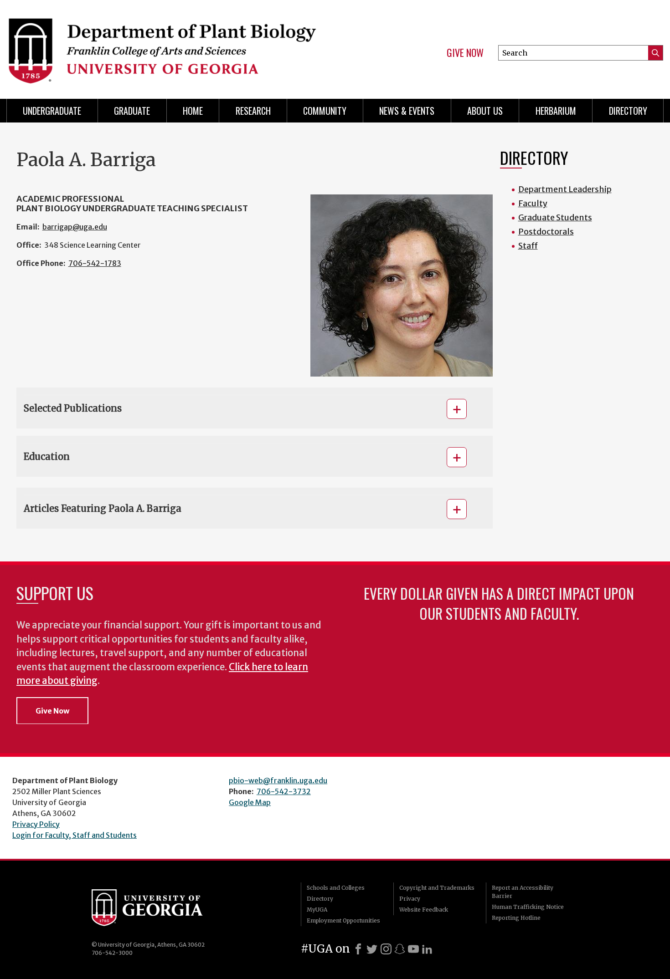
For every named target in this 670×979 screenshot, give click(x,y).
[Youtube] (413, 948)
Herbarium (556, 110)
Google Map (250, 802)
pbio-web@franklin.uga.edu (278, 780)
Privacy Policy (36, 824)
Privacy (409, 898)
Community (324, 110)
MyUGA (317, 909)
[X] (371, 948)
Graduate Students (555, 217)
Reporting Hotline (516, 917)
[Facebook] (358, 948)
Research (253, 110)
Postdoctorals (546, 231)
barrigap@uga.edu (74, 226)
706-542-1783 (94, 263)
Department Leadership (565, 189)
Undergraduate (52, 110)
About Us (485, 110)
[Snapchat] (399, 948)
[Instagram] (386, 948)
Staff (528, 245)
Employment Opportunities (343, 920)
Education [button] (47, 456)
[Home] (166, 45)
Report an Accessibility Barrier (522, 891)
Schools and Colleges (336, 887)
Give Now (465, 53)
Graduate (132, 110)
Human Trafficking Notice (528, 906)
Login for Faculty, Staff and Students (74, 835)
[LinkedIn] (427, 948)
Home (193, 110)
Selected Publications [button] (73, 408)
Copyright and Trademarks (436, 887)
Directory (628, 110)
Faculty (532, 203)
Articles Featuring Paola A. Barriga (102, 508)
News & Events (406, 110)
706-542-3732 (284, 791)
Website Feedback (423, 909)
